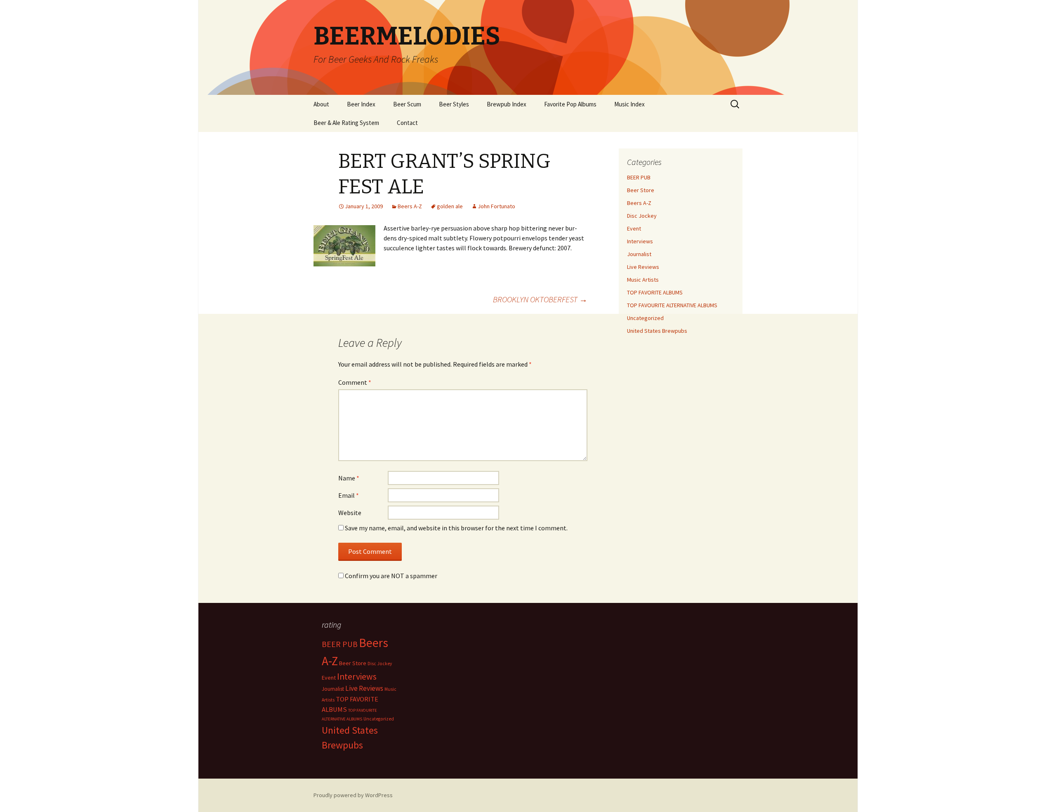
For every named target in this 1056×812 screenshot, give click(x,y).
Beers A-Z (410, 206)
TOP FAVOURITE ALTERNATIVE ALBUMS (672, 305)
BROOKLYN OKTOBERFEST (540, 299)
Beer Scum (407, 104)
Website (349, 512)
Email (348, 495)
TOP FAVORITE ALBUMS (655, 292)
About (321, 104)
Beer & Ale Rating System (346, 123)
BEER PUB (639, 177)
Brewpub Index (506, 104)
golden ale (450, 206)
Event (634, 228)
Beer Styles (454, 104)
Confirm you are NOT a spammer (390, 576)
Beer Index (361, 104)
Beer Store (640, 190)
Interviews (640, 241)
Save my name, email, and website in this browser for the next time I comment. (456, 528)
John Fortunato (496, 206)
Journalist (639, 254)
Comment (354, 382)
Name (348, 478)
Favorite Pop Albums (570, 104)
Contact (407, 123)
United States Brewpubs (657, 330)
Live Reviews (643, 267)
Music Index (629, 104)
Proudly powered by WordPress (353, 795)
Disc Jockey (642, 215)
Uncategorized (645, 318)
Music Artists (643, 279)
